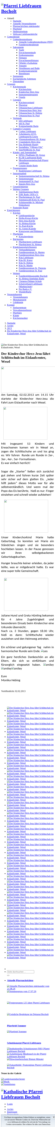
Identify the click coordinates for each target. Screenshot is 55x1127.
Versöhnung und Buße (29, 68)
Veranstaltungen (14, 294)
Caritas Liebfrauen (27, 131)
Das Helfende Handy (28, 144)
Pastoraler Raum (20, 207)
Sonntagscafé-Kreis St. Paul (32, 200)
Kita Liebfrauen (26, 257)
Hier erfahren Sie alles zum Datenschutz (36, 1124)
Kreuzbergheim (26, 236)
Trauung (23, 65)
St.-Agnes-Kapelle (27, 228)
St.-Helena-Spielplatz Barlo (31, 278)
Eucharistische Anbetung (24, 79)
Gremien (17, 100)
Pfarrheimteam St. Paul (29, 197)
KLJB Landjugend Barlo (30, 157)
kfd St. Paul (24, 123)
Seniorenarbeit (19, 173)
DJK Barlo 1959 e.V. (28, 194)
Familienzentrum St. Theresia (32, 268)
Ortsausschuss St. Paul (29, 115)
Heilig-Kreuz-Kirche (28, 218)
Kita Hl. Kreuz (26, 260)
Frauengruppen (20, 168)
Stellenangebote (20, 31)
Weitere (16, 273)
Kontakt (11, 305)
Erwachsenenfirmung (29, 60)
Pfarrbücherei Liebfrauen (30, 242)
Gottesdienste (13, 36)
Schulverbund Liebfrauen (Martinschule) (30, 285)
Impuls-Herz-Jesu (27, 184)
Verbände (17, 118)
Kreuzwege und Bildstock (31, 231)
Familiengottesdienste (29, 44)
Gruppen (11, 84)
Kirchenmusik (19, 86)
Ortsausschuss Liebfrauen (31, 107)
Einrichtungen (13, 210)
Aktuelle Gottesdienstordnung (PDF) (36, 42)
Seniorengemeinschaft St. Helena (34, 176)
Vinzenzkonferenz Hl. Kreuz (32, 139)
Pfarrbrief (17, 29)
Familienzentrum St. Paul (30, 271)
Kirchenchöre (25, 89)
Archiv (10, 1109)
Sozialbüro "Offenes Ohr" (31, 147)
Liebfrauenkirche (27, 215)
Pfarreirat (23, 105)
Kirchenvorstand (26, 102)
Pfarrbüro (17, 313)
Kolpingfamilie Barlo (28, 126)
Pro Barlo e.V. (25, 289)
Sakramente (18, 47)
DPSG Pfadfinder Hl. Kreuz (32, 155)
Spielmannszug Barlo (29, 192)
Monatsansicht (19, 299)
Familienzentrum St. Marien (32, 252)
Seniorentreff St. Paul (29, 181)
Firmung (23, 58)
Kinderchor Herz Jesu (29, 92)
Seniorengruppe (26, 178)
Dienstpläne (18, 81)
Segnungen (18, 76)
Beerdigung (24, 73)
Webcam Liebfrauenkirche (25, 34)
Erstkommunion (26, 55)
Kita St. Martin (26, 265)
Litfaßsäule (18, 302)
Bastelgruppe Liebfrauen (30, 171)
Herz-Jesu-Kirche (27, 221)
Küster (16, 315)
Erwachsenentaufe (27, 52)
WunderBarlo (25, 292)
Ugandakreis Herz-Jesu (29, 142)
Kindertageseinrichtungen (25, 247)
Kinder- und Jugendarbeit (25, 152)
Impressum (12, 1112)
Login (10, 1104)
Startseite (17, 21)
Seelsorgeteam (19, 307)
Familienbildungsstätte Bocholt (33, 276)
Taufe (21, 50)
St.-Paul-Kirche (26, 226)
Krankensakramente (28, 71)
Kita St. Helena (26, 263)
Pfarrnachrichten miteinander (26, 26)
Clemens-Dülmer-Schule (30, 281)
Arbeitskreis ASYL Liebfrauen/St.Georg (28, 135)
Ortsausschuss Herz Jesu (30, 110)
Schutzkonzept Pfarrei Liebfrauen (24, 1043)
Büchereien (18, 239)
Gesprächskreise (20, 186)
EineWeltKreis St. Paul (29, 150)
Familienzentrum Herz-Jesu (31, 255)
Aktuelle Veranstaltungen (24, 23)
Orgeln (22, 97)
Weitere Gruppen (21, 189)
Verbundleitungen (27, 249)
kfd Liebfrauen (26, 121)
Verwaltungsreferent (22, 310)
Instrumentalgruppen (28, 94)
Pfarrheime (18, 234)
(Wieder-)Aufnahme (28, 63)
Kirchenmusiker (20, 318)
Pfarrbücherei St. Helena (30, 244)
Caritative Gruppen (22, 129)
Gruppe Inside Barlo (28, 165)
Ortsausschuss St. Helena (30, 113)
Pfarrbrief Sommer (16, 1025)
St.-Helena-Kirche (27, 223)
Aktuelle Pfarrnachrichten (20, 980)
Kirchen (16, 213)
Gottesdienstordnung (22, 39)
